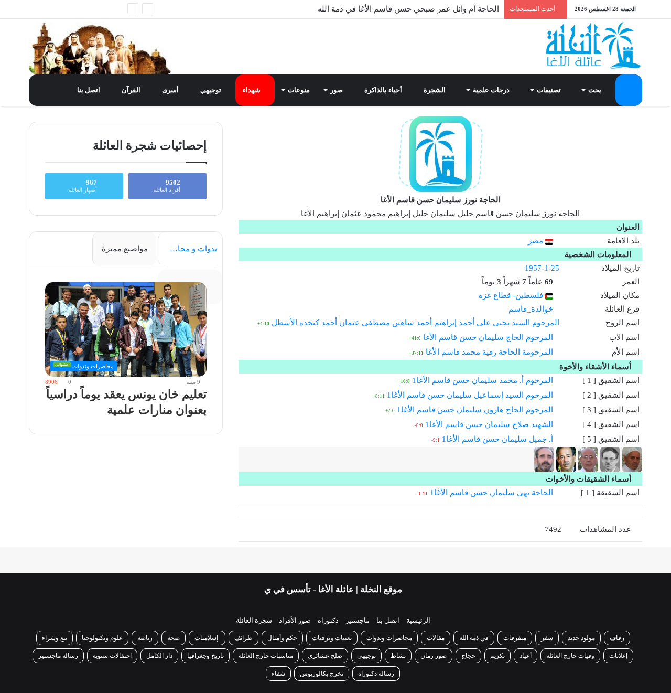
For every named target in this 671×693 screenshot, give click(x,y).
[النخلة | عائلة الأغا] (594, 45)
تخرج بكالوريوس (321, 673)
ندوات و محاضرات (187, 248)
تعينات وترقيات (332, 638)
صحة (173, 638)
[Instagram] (52, 9)
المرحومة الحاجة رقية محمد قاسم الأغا (489, 352)
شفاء (278, 673)
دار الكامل (159, 655)
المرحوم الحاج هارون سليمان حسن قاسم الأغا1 (475, 410)
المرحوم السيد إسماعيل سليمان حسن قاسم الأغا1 (470, 395)
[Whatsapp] (115, 9)
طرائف (243, 638)
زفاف (617, 638)
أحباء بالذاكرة (384, 90)
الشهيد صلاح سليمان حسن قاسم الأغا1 (489, 424)
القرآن (132, 90)
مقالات (436, 638)
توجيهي (211, 90)
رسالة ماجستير (58, 655)
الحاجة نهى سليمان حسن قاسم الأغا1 (491, 492)
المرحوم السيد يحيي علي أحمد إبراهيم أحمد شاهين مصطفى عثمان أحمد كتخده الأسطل (415, 322)
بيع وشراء (54, 638)
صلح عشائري (325, 655)
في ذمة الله (474, 638)
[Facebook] (99, 9)
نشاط (398, 655)
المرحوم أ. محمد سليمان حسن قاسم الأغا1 (482, 380)
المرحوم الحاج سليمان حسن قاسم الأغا (488, 337)
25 (555, 268)
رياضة (145, 638)
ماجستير (357, 620)
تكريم (497, 655)
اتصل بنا (89, 90)
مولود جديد (581, 638)
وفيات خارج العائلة (570, 655)
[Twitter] (84, 9)
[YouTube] (68, 9)
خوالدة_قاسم (530, 309)
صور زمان (433, 655)
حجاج (468, 655)
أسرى (171, 90)
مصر (536, 241)
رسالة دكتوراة (376, 673)
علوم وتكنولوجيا (102, 638)
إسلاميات (207, 638)
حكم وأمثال (282, 638)
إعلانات (618, 655)
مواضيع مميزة (125, 248)
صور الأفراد (295, 620)
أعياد (526, 655)
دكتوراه (328, 620)
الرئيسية (418, 620)
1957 (533, 268)
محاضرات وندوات (389, 638)
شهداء (252, 90)
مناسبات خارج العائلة (266, 655)
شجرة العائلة (254, 620)
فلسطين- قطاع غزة (512, 295)
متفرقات (514, 638)
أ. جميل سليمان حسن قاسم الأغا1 (497, 439)
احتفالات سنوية (112, 655)
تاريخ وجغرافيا (205, 655)
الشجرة (435, 90)
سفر (547, 638)
